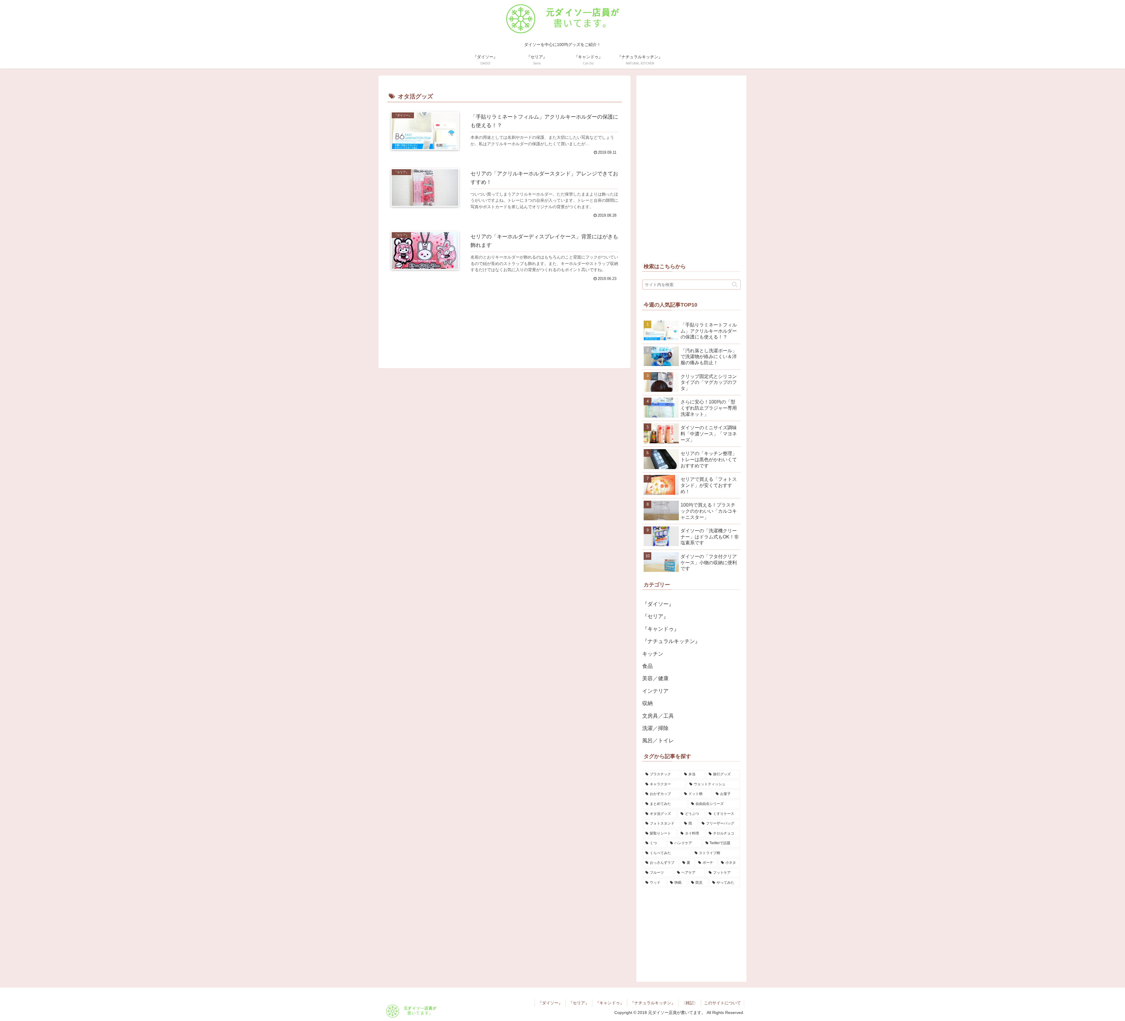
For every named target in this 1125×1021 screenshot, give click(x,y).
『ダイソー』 (550, 1003)
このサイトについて (722, 1003)
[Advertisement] (504, 314)
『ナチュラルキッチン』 (652, 1003)
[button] (734, 284)
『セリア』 (579, 1003)
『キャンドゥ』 (609, 1003)
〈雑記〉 (689, 1003)
